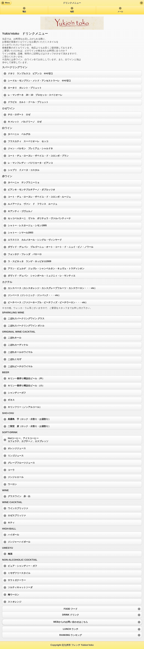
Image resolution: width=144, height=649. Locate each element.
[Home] (141, 3)
